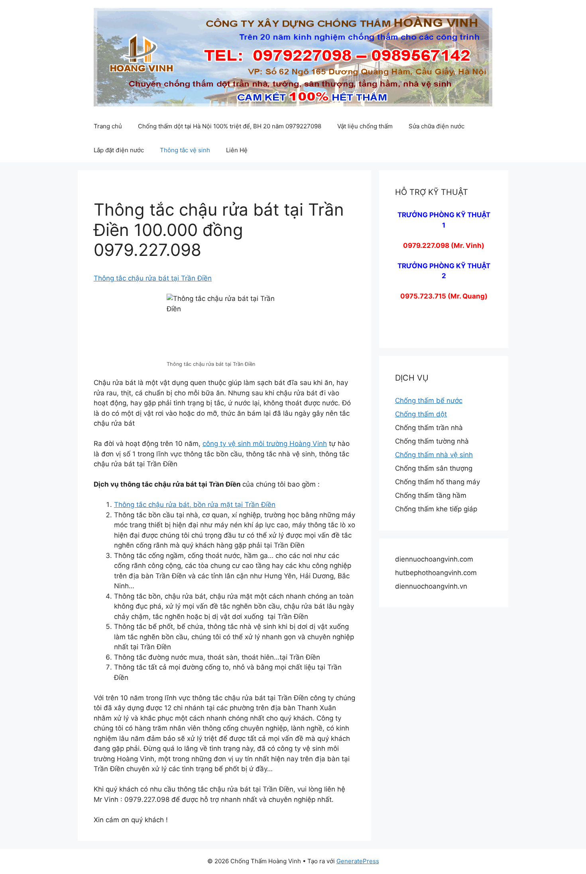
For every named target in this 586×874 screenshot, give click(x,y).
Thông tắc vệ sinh (185, 150)
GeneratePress (357, 861)
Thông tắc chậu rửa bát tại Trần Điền (153, 278)
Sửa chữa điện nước (436, 126)
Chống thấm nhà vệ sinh (434, 455)
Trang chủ (108, 126)
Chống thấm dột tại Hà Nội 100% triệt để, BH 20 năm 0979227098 (229, 126)
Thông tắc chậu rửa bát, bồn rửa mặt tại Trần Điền (194, 505)
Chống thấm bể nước (428, 401)
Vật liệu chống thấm (365, 126)
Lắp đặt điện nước (119, 150)
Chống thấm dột (421, 414)
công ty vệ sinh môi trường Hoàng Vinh (265, 444)
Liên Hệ (237, 150)
